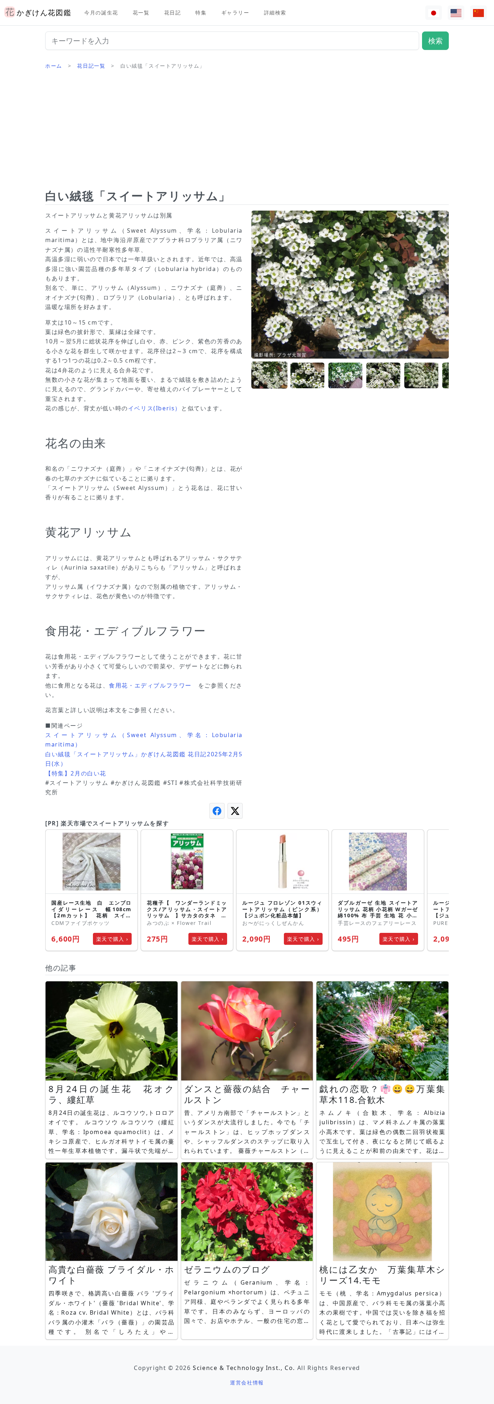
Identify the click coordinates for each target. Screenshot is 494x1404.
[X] (235, 811)
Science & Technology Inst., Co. (244, 1368)
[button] (269, 375)
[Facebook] (217, 811)
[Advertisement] (247, 132)
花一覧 (141, 12)
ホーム (53, 65)
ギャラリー (235, 12)
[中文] (478, 12)
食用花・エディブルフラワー (150, 685)
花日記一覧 (91, 65)
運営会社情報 (247, 1382)
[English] (456, 12)
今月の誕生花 (101, 12)
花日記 (172, 12)
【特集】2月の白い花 (75, 773)
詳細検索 (275, 12)
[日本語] (433, 12)
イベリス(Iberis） (154, 408)
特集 (200, 12)
